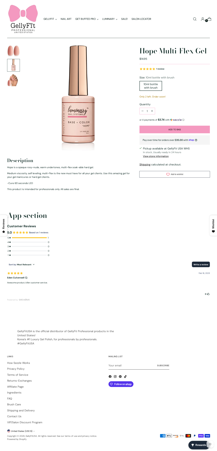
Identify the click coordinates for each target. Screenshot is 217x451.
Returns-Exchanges (19, 380)
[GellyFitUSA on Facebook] (110, 377)
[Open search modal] (195, 19)
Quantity (144, 104)
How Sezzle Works (18, 363)
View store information (156, 156)
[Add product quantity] (152, 111)
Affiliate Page (15, 386)
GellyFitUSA (31, 436)
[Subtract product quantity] (142, 111)
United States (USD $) (21, 431)
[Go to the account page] (201, 19)
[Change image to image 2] (13, 65)
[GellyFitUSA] (23, 19)
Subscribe (163, 365)
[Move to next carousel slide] (207, 315)
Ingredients (14, 392)
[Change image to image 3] (13, 80)
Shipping (144, 164)
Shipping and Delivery (21, 410)
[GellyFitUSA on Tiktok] (126, 377)
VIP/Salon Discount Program (24, 422)
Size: (156, 77)
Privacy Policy (15, 368)
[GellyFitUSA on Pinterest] (120, 377)
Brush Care (14, 404)
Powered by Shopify (17, 439)
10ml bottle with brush (151, 85)
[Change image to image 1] (13, 50)
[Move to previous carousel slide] (200, 316)
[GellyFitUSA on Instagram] (115, 377)
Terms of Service (17, 375)
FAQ (9, 398)
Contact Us (14, 416)
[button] (174, 119)
